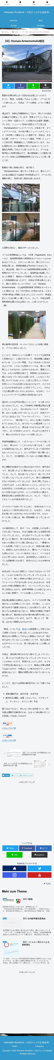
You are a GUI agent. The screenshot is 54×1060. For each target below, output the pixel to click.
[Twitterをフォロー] (39, 868)
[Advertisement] (27, 811)
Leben (7, 775)
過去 (24, 628)
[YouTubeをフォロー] (39, 875)
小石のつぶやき (27, 775)
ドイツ (16, 775)
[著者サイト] (14, 868)
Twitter (14, 1046)
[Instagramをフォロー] (14, 875)
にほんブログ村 (9, 728)
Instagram (40, 1046)
